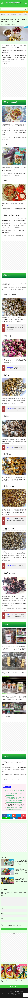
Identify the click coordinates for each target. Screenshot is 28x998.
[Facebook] (4, 815)
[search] (25, 9)
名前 (2, 908)
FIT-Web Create (17, 993)
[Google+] (14, 815)
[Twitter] (9, 815)
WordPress (14, 994)
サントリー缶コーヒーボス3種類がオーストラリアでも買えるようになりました (21, 879)
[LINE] (6, 818)
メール (2, 913)
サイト (2, 918)
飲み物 (8, 14)
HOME (3, 14)
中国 (14, 24)
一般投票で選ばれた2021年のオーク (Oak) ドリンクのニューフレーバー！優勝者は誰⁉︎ (21, 871)
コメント (3, 895)
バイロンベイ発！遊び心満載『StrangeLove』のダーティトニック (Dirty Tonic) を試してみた (21, 862)
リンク (2, 5)
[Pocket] (23, 815)
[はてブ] (18, 815)
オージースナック (23, 965)
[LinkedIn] (14, 818)
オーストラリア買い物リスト (17, 991)
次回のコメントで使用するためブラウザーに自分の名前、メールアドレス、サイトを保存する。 (13, 925)
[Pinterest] (22, 818)
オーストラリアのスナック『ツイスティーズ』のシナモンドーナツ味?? (14, 981)
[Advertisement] (14, 81)
